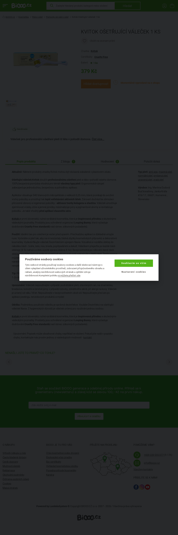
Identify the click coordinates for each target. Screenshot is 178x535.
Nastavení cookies (134, 272)
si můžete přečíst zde (69, 275)
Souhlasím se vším (133, 263)
